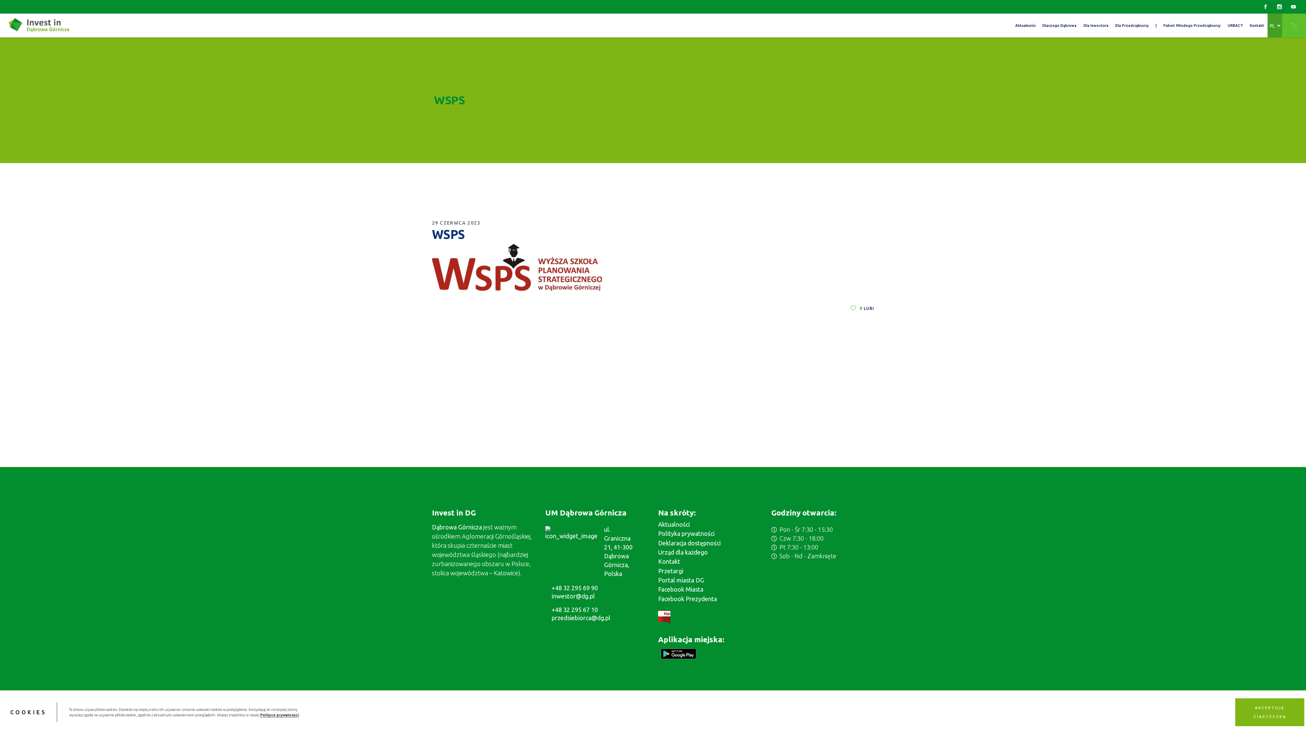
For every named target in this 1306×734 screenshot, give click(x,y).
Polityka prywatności (686, 533)
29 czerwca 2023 (456, 223)
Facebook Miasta (680, 589)
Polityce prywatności (279, 715)
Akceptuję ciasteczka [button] (1270, 712)
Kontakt (669, 561)
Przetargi (670, 570)
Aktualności (674, 524)
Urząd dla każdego (683, 552)
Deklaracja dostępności (689, 543)
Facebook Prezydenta (687, 598)
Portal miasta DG (681, 580)
